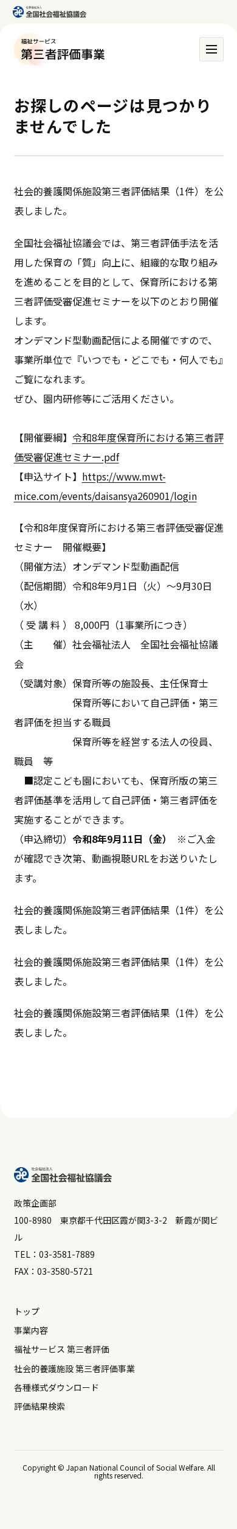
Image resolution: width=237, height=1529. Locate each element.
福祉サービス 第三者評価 (61, 1349)
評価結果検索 (39, 1406)
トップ (27, 1311)
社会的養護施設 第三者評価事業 (74, 1368)
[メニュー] (211, 49)
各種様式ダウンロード (56, 1387)
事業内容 (31, 1330)
